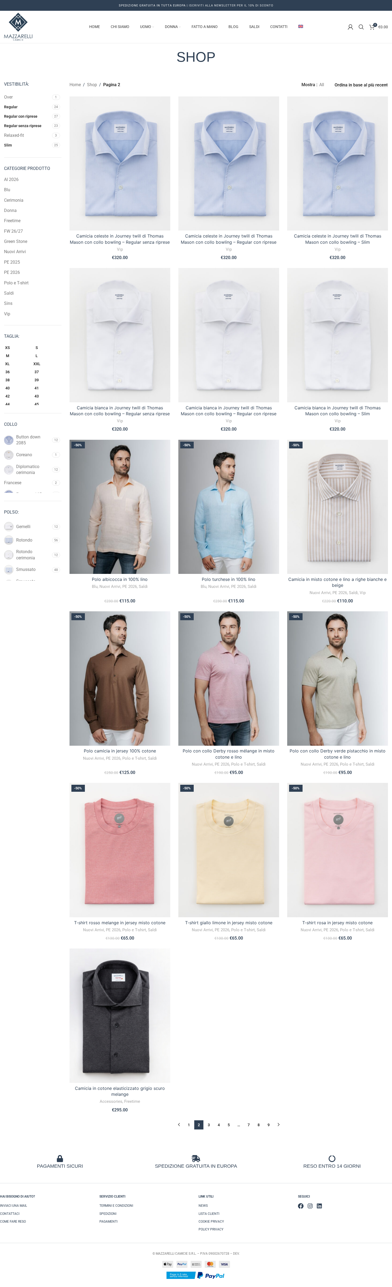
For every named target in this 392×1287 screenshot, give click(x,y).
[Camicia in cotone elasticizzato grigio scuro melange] (120, 1015)
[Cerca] (361, 27)
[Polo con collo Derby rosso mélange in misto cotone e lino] (228, 678)
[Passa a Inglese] (300, 27)
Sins (8, 303)
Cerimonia (13, 200)
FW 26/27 (13, 231)
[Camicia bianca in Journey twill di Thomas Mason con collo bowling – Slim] (337, 335)
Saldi (9, 293)
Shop (92, 84)
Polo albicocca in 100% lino (120, 579)
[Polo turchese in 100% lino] (228, 507)
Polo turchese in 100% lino (228, 579)
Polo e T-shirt (16, 282)
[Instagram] (310, 1206)
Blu (7, 189)
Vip (7, 313)
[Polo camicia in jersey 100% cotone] (120, 678)
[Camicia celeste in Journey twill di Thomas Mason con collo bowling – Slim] (337, 163)
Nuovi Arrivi (15, 251)
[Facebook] (301, 1206)
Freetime (12, 220)
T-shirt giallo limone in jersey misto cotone (228, 922)
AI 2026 (11, 179)
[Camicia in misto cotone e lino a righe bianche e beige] (337, 507)
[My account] (350, 27)
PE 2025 (12, 262)
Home (75, 84)
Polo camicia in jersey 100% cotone (120, 751)
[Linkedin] (319, 1206)
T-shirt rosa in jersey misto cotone (337, 922)
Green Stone (15, 241)
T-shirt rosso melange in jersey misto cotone (119, 922)
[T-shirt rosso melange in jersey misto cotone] (120, 850)
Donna (10, 210)
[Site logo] (18, 26)
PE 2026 (12, 272)
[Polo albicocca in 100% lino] (120, 507)
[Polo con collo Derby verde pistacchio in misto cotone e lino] (337, 678)
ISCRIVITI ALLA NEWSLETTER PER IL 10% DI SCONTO (230, 5)
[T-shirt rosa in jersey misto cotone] (337, 850)
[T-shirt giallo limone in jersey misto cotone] (228, 850)
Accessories (111, 1101)
